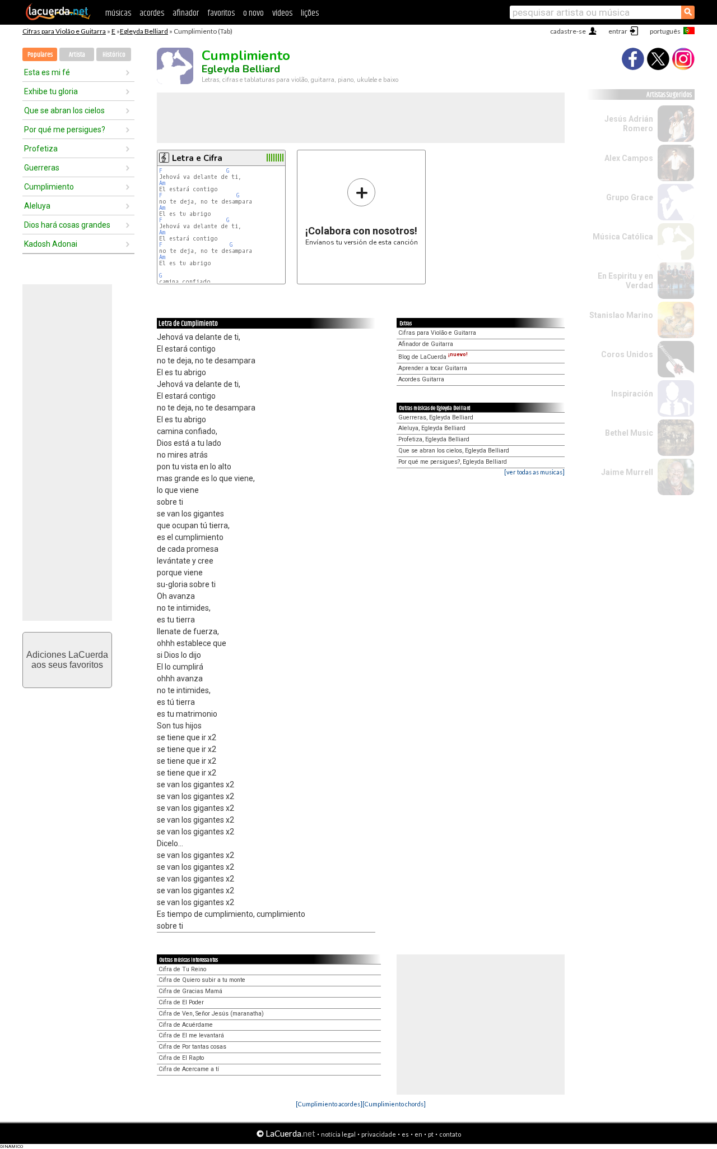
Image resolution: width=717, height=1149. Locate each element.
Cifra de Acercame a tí (189, 1069)
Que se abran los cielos (64, 110)
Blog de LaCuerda (433, 357)
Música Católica (623, 236)
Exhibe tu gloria (51, 91)
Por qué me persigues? (64, 129)
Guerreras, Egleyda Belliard (435, 417)
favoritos (221, 13)
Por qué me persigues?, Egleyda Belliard (452, 461)
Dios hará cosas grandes (67, 224)
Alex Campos (628, 158)
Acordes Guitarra (421, 379)
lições (310, 13)
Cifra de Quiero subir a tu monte (202, 980)
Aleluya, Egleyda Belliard (431, 428)
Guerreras (41, 167)
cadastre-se (568, 31)
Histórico (114, 54)
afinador (186, 13)
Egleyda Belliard (144, 31)
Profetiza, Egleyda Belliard (433, 439)
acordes (151, 13)
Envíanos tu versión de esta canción (361, 212)
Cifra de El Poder (181, 1002)
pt (431, 1134)
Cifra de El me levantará (191, 1035)
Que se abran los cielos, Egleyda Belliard (453, 450)
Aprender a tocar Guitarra (432, 368)
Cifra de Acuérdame (186, 1024)
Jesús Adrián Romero (628, 123)
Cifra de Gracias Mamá (190, 991)
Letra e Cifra (197, 158)
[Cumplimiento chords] (394, 1104)
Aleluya (37, 205)
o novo (253, 13)
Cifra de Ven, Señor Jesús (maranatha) (211, 1013)
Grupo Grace (629, 197)
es (405, 1134)
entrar (617, 31)
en (418, 1134)
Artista (77, 54)
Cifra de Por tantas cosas (192, 1046)
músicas (118, 13)
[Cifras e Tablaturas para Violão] (58, 17)
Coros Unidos (627, 354)
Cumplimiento (49, 186)
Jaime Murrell (627, 472)
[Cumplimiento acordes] (329, 1104)
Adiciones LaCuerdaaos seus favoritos (67, 660)
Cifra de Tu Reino (182, 969)
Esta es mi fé (47, 72)
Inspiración (632, 393)
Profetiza (41, 148)
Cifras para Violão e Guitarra (64, 31)
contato (450, 1134)
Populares (40, 54)
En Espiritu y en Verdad (625, 280)
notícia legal (338, 1134)
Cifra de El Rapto (181, 1058)
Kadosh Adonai (50, 243)
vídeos (282, 13)
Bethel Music (629, 432)
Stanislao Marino (621, 315)
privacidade (378, 1134)
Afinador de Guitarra (425, 344)
